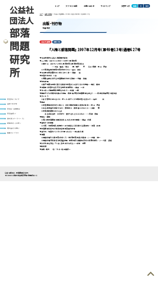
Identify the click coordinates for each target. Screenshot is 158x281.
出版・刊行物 (12, 103)
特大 (147, 6)
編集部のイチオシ (14, 123)
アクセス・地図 (71, 6)
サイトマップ (105, 6)
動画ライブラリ (12, 132)
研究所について (13, 99)
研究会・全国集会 (14, 108)
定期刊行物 (57, 42)
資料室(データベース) (15, 118)
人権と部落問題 (45, 42)
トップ (57, 6)
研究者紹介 (11, 113)
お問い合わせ (89, 6)
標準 (135, 6)
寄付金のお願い (13, 128)
